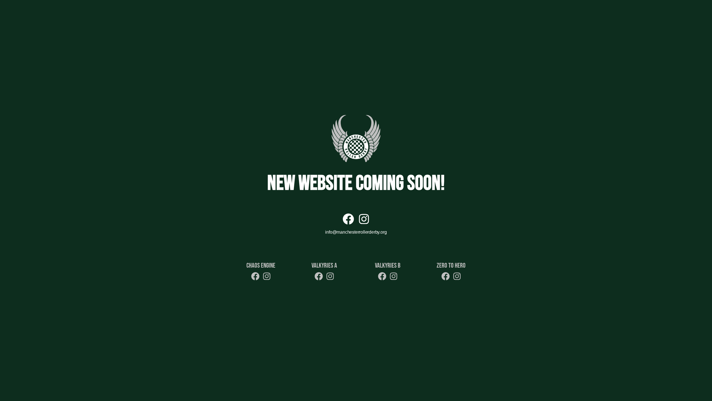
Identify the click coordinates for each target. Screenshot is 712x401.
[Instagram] (364, 219)
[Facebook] (348, 219)
